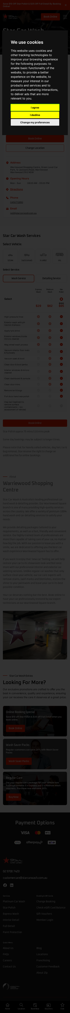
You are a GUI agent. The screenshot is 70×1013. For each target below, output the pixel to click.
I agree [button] (35, 107)
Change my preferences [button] (35, 122)
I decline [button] (35, 114)
